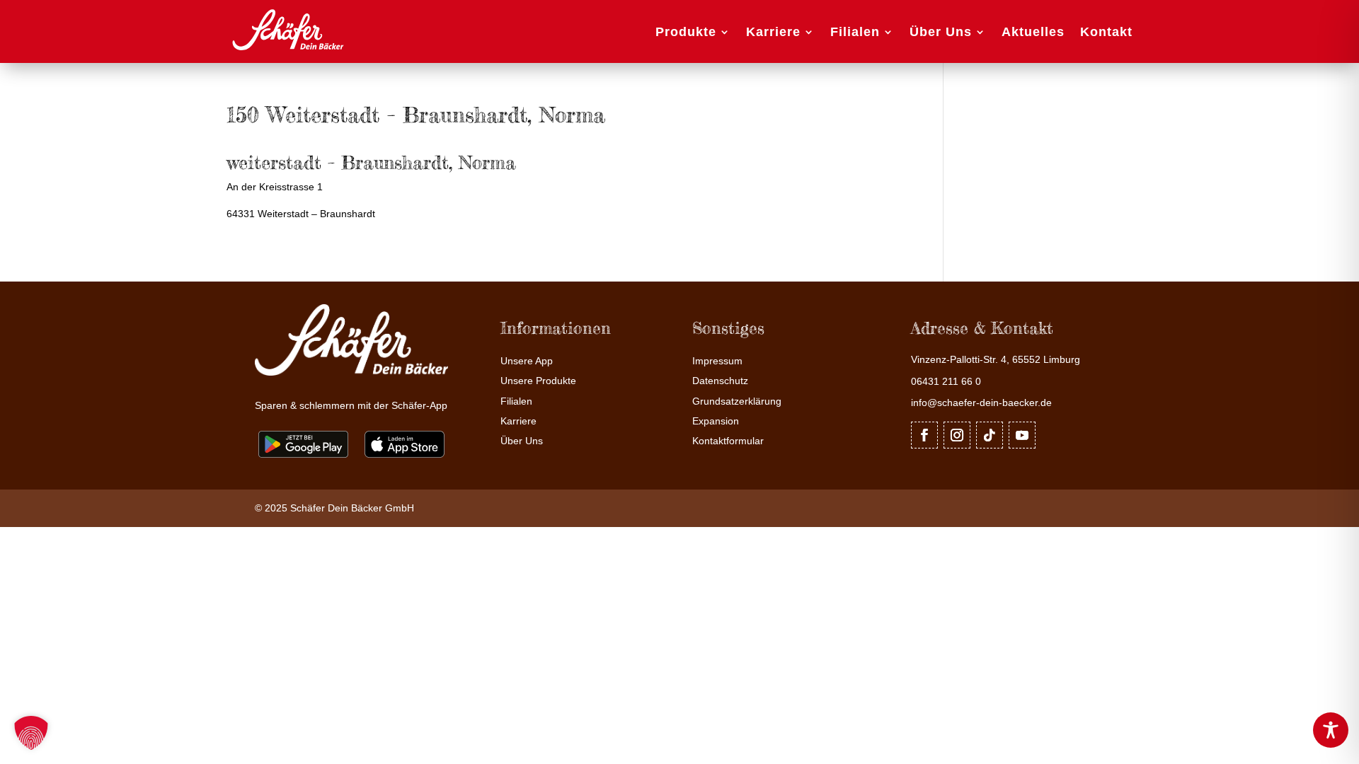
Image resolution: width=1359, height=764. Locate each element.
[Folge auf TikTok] (989, 435)
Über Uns (941, 32)
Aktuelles (1033, 32)
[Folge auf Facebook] (924, 435)
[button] (31, 733)
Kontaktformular (728, 441)
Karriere (773, 32)
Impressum (717, 361)
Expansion (715, 421)
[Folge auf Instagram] (957, 435)
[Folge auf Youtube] (1022, 435)
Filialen (855, 32)
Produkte (685, 32)
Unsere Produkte (538, 381)
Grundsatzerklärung (736, 401)
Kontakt (1106, 32)
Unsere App (526, 361)
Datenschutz (720, 381)
